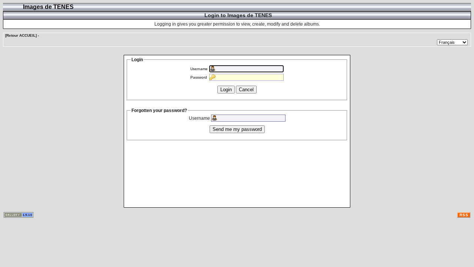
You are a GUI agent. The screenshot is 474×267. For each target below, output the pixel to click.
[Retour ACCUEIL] (21, 35)
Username (199, 69)
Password (198, 77)
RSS (464, 215)
